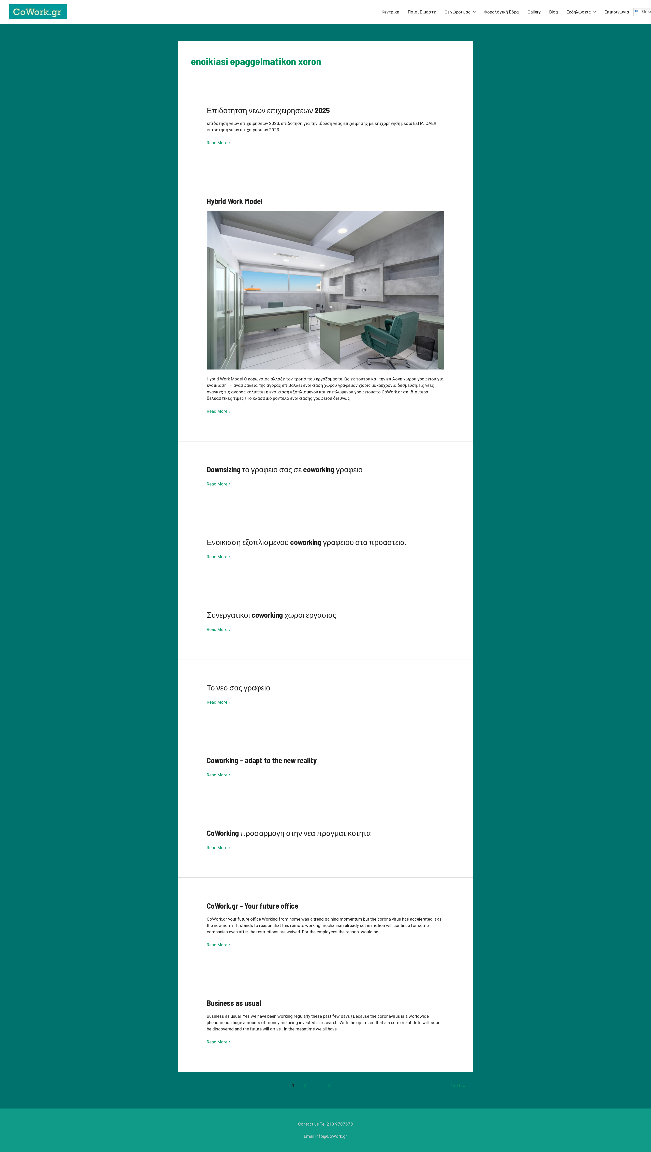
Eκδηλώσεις (579, 11)
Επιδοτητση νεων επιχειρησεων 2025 (268, 110)
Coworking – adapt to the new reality (262, 760)
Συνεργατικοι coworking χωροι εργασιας (271, 614)
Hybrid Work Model (234, 200)
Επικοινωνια (616, 11)
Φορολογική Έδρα (501, 11)
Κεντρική (390, 11)
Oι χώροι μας (457, 11)
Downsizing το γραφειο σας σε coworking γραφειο (285, 469)
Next (458, 1085)
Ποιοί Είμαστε (422, 11)
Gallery (534, 11)
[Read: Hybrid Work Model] (325, 289)
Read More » (218, 143)
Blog (553, 11)
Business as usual (234, 1002)
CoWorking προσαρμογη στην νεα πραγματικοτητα (289, 832)
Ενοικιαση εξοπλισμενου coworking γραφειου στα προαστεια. (306, 542)
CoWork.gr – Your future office (252, 905)
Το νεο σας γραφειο (238, 687)
